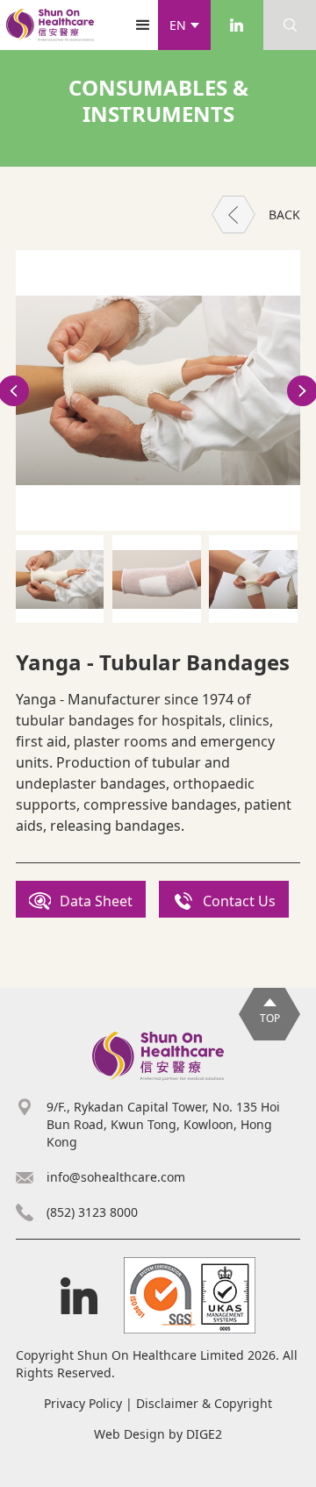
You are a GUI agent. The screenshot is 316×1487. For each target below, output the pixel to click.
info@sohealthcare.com (116, 1177)
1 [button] (158, 634)
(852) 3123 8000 (92, 1212)
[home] (50, 25)
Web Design (129, 1434)
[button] (184, 25)
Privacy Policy (83, 1403)
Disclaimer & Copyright (204, 1403)
